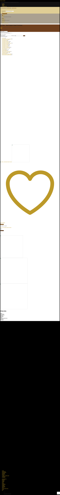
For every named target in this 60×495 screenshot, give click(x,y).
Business (3, 14)
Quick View (2, 224)
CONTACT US (4, 6)
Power (3, 18)
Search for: (3, 11)
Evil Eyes (3, 38)
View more (2, 230)
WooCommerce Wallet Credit (6, 54)
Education (3, 21)
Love (3, 17)
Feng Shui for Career (5, 42)
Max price (13, 35)
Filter (24, 35)
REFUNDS (1, 316)
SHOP (3, 5)
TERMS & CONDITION (3, 318)
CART (1, 313)
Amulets (3, 20)
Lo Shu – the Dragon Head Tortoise (5, 227)
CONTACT (2, 319)
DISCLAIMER (4, 472)
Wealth (3, 19)
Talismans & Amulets (5, 52)
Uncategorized (4, 53)
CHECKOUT (2, 314)
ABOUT (3, 4)
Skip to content (2, 0)
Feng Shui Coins (4, 40)
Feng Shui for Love (5, 45)
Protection (3, 484)
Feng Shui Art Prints (5, 39)
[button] (30, 223)
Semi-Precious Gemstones (6, 51)
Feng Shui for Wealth (5, 48)
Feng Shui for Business (5, 41)
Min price (1, 35)
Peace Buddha (4, 50)
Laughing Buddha (4, 49)
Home (1, 27)
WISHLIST (3, 476)
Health (3, 16)
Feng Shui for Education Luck (6, 43)
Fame (3, 22)
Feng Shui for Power (5, 46)
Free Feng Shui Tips (5, 23)
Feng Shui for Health (5, 44)
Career (3, 15)
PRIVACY (1, 315)
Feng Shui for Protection (6, 47)
